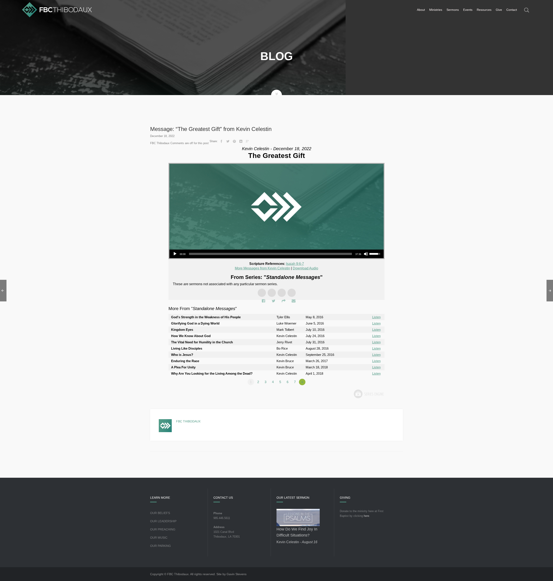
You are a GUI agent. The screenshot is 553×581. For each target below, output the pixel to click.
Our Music (158, 537)
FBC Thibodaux (188, 421)
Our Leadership (163, 521)
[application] (276, 254)
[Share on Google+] (247, 141)
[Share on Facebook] (221, 141)
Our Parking (160, 546)
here (366, 515)
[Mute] (366, 254)
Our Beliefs (160, 513)
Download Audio (305, 268)
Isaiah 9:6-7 (295, 264)
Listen (376, 317)
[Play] (175, 254)
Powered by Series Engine (369, 394)
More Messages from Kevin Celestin (262, 268)
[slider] (270, 254)
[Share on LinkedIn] (241, 141)
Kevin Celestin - (296, 542)
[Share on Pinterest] (234, 141)
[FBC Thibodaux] (57, 9)
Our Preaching (162, 529)
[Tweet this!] (228, 141)
